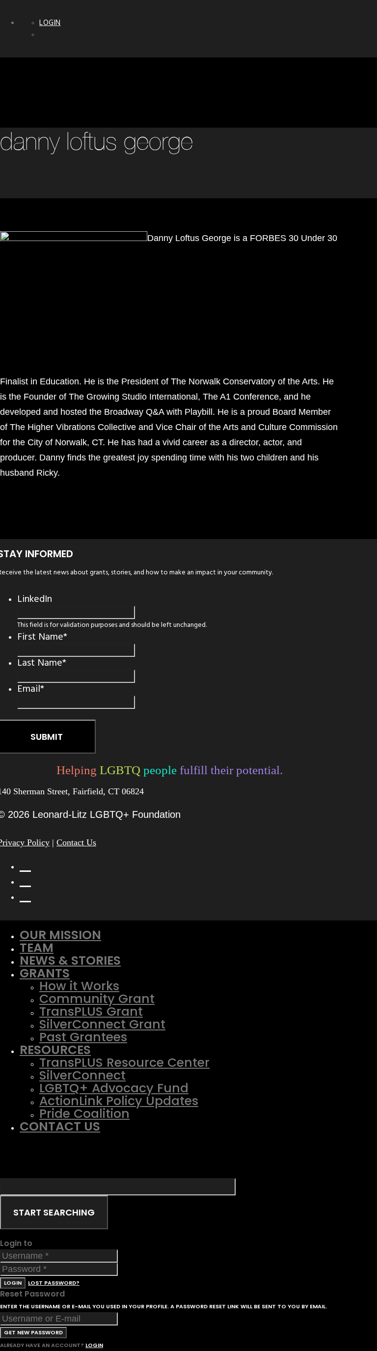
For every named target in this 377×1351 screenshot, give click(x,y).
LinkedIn (34, 599)
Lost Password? (54, 1283)
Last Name (41, 663)
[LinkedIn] (25, 879)
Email (30, 689)
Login (50, 23)
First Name (42, 637)
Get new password (33, 1332)
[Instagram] (25, 895)
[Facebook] (25, 864)
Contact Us (76, 842)
